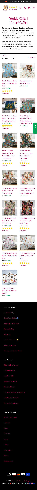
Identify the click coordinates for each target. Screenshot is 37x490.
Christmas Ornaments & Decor (14, 392)
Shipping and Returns (11, 323)
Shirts (6, 428)
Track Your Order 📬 (11, 318)
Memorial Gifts (9, 387)
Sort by (4, 55)
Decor (6, 445)
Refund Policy (9, 329)
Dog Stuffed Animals (11, 398)
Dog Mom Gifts (9, 370)
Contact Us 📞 (9, 313)
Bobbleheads (8, 461)
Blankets (7, 434)
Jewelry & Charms (10, 417)
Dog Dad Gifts (9, 376)
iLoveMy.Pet (15, 481)
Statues (6, 456)
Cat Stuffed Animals (11, 403)
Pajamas (7, 423)
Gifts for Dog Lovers (11, 365)
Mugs (6, 439)
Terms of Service (10, 345)
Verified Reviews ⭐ (11, 340)
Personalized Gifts (10, 381)
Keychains (7, 450)
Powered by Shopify (25, 481)
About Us (7, 334)
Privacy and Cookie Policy (13, 351)
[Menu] (33, 8)
